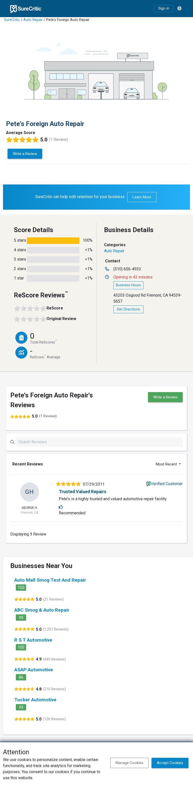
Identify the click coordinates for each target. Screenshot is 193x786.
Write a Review (25, 153)
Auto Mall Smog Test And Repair (50, 580)
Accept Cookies (170, 763)
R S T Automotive (33, 640)
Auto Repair (33, 20)
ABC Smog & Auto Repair (41, 610)
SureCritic (12, 20)
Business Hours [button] (128, 285)
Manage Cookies (129, 763)
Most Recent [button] (167, 464)
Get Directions (128, 309)
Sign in (163, 8)
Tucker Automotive (35, 700)
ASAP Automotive (33, 670)
